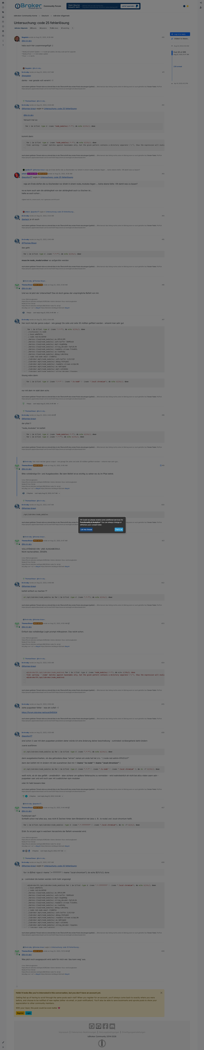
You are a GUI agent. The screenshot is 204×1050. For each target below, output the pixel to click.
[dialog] (102, 525)
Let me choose (86, 529)
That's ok (118, 529)
